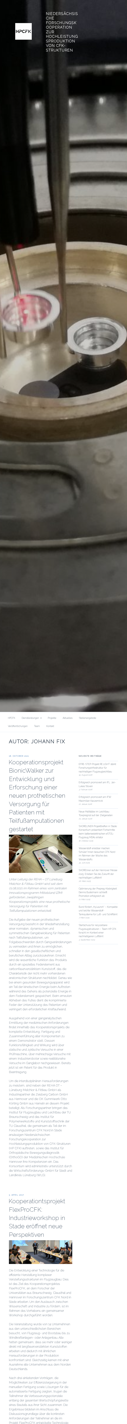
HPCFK (11, 718)
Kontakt (50, 726)
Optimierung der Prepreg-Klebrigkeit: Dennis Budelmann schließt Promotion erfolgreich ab (98, 892)
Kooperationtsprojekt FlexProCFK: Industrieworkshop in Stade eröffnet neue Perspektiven (37, 1218)
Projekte (52, 718)
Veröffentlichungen (18, 726)
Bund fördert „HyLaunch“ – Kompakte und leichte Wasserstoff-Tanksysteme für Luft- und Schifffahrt (98, 911)
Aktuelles (67, 718)
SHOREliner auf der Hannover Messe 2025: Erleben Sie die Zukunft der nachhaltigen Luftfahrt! (98, 874)
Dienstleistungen (30, 718)
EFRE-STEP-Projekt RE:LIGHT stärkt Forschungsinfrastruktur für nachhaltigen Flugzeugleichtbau (97, 768)
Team (37, 726)
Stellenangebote (87, 718)
